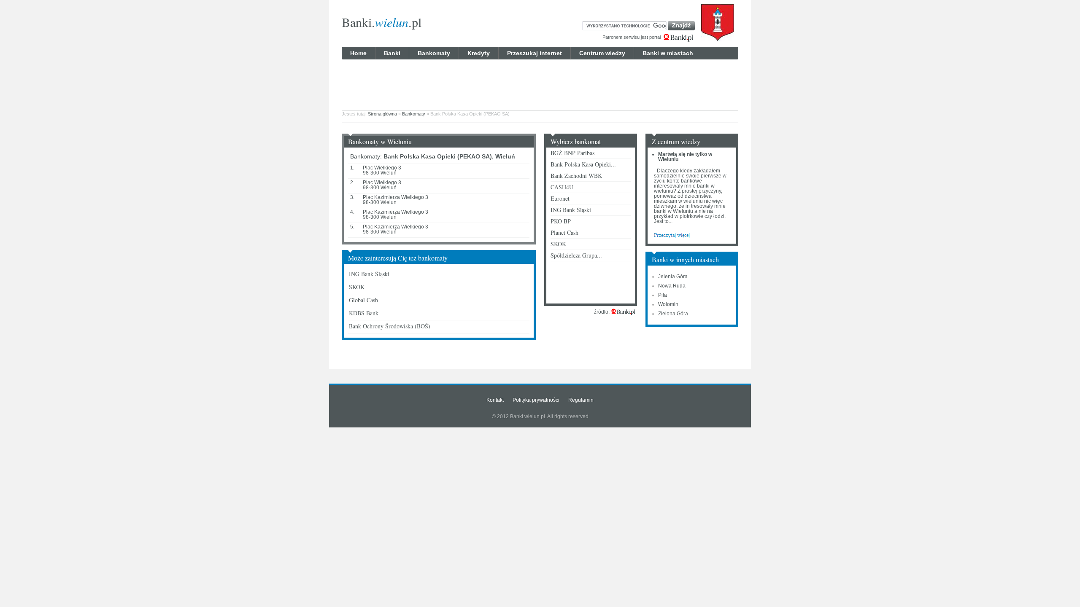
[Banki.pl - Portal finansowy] (623, 312)
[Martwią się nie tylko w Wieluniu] (672, 234)
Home (358, 53)
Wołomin (668, 304)
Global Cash (363, 300)
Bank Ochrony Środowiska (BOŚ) (389, 326)
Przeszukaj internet (534, 53)
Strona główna (382, 113)
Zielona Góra (673, 314)
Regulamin (581, 400)
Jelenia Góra (673, 276)
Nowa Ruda (672, 286)
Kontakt (495, 400)
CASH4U (562, 187)
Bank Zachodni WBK (576, 176)
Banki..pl (381, 21)
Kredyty (478, 53)
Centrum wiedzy (602, 53)
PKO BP (561, 221)
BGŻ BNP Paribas (572, 153)
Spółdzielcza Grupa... (576, 255)
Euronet (560, 198)
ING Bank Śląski (369, 274)
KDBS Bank (363, 313)
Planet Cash (564, 232)
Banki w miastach (668, 53)
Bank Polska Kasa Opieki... (583, 164)
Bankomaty (434, 53)
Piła (662, 295)
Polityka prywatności (536, 400)
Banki (392, 53)
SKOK (356, 287)
